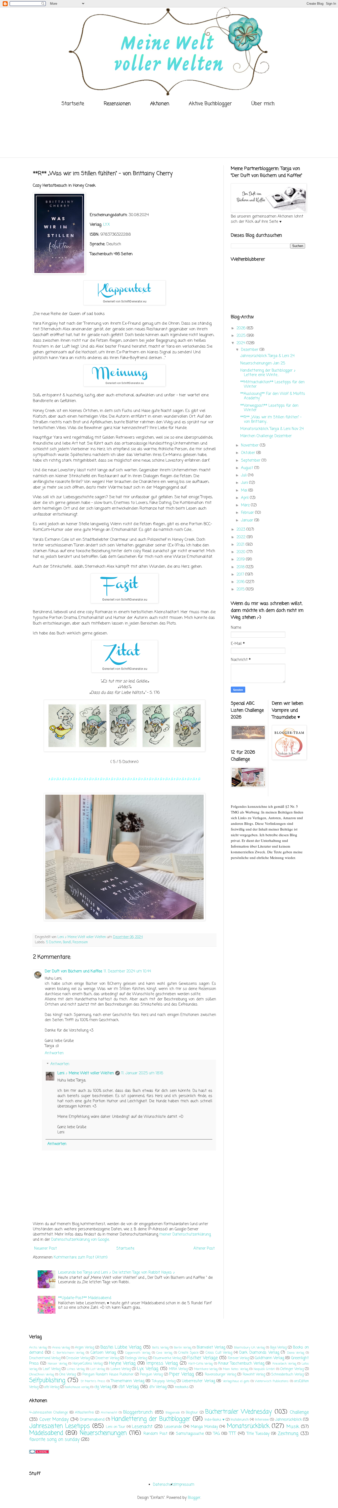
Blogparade (173, 1413)
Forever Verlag (238, 1358)
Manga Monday (204, 1427)
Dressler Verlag (78, 1358)
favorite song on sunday (54, 1439)
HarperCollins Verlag (87, 1363)
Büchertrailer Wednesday (238, 1412)
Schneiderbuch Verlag (287, 1374)
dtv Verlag (158, 1387)
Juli (244, 475)
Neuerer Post (45, 1248)
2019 (241, 559)
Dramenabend (92, 1419)
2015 (241, 589)
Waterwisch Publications (272, 1381)
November (250, 445)
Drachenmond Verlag (44, 1358)
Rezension (80, 942)
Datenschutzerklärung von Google (80, 1239)
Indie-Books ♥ (214, 1419)
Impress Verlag (162, 1363)
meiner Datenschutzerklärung (185, 1234)
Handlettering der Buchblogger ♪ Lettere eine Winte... (268, 373)
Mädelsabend (46, 1433)
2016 (241, 582)
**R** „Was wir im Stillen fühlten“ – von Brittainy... (271, 420)
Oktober (248, 453)
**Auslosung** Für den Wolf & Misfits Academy (272, 396)
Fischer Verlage (202, 1357)
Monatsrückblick (248, 1426)
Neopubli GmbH (264, 1369)
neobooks (182, 1387)
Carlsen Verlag (103, 1352)
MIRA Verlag (178, 1369)
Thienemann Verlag (127, 1381)
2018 (241, 567)
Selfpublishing (47, 1380)
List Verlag (97, 1369)
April (245, 498)
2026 (242, 328)
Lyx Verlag (147, 1368)
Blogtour (192, 1412)
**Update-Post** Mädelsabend (84, 1298)
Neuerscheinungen (103, 1433)
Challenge (299, 1412)
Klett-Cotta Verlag (200, 1364)
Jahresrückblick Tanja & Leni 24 (267, 356)
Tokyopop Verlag (163, 1381)
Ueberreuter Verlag (198, 1381)
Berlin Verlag (183, 1348)
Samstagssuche (190, 1434)
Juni (245, 483)
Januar (247, 520)
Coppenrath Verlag (137, 1353)
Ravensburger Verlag (220, 1374)
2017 (241, 574)
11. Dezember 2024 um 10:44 (127, 971)
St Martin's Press (93, 1381)
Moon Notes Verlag (235, 1369)
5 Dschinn (53, 942)
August (247, 468)
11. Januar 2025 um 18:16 (142, 1073)
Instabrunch (240, 1419)
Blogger (194, 1498)
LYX (106, 225)
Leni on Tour (115, 1427)
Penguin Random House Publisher (108, 1374)
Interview (262, 1419)
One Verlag (67, 1374)
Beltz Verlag (160, 1348)
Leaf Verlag (51, 1369)
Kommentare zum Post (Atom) (81, 1257)
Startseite (73, 104)
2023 (241, 529)
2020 (242, 552)
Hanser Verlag (57, 1364)
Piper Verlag (181, 1374)
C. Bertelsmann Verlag (68, 1353)
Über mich (262, 104)
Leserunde (173, 1427)
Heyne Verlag (122, 1363)
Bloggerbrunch (138, 1412)
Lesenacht (142, 1426)
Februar (248, 513)
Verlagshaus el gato (236, 1381)
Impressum (184, 1484)
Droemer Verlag (107, 1358)
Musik (293, 1426)
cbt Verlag (129, 1386)
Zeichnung (288, 1433)
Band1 (67, 942)
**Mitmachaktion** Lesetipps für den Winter (272, 384)
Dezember (250, 350)
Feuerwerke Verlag (167, 1358)
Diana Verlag (295, 1353)
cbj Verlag (102, 1387)
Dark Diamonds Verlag (259, 1352)
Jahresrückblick (288, 1419)
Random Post (156, 1434)
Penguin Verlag (151, 1374)
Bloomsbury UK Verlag (249, 1348)
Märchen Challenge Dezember (266, 436)
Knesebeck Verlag (284, 1364)
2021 (241, 544)
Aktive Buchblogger (210, 104)
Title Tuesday (258, 1434)
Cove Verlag (164, 1353)
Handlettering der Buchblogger (151, 1419)
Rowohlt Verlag (254, 1374)
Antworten (54, 1053)
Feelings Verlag (136, 1358)
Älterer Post (204, 1248)
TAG (216, 1434)
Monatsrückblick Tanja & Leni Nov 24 (272, 429)
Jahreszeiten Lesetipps (59, 1426)
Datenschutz (164, 1484)
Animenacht (109, 1413)
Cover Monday (54, 1419)
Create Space (188, 1352)
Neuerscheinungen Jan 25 (262, 363)
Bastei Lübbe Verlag (121, 1347)
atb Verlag (51, 1387)
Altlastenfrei (84, 1412)
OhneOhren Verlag (41, 1375)
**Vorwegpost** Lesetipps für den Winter (269, 408)
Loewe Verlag (121, 1369)
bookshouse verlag (77, 1387)
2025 (242, 335)
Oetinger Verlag (292, 1369)
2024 (241, 343)
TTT (232, 1433)
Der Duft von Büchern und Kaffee (73, 971)
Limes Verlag (76, 1369)
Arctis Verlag (38, 1348)
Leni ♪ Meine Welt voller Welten (85, 1073)
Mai (244, 490)
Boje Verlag (278, 1347)
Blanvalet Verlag (211, 1347)
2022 (242, 537)
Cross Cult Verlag (219, 1352)
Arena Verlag (61, 1348)
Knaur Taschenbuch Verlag (241, 1363)
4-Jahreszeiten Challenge (48, 1412)
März (246, 505)
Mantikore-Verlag (205, 1369)
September (251, 460)
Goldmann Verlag (269, 1358)
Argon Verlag (84, 1347)
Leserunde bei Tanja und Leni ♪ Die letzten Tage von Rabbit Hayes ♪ (116, 1272)
